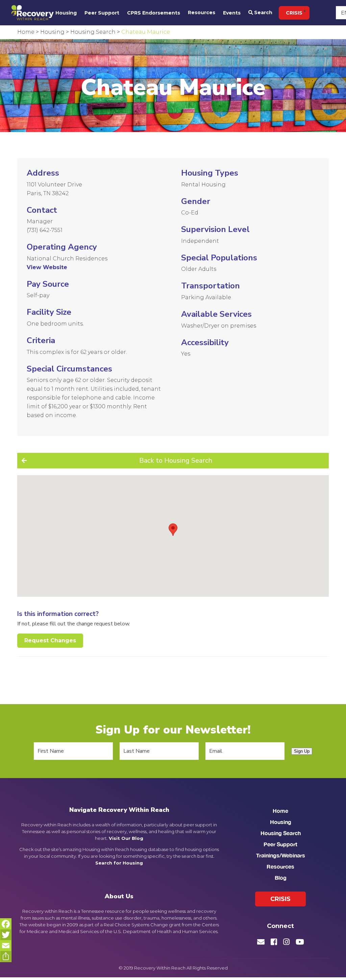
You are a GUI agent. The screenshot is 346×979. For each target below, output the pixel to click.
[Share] (5, 956)
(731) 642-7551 (45, 230)
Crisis (294, 13)
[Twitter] (5, 934)
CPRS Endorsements (153, 13)
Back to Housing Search (175, 460)
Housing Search (281, 833)
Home (280, 810)
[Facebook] (5, 924)
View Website (47, 267)
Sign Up (302, 751)
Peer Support (101, 13)
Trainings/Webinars (280, 855)
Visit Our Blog (126, 838)
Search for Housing (119, 863)
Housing (66, 13)
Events (232, 13)
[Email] (5, 945)
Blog (281, 877)
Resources (201, 12)
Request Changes (50, 640)
